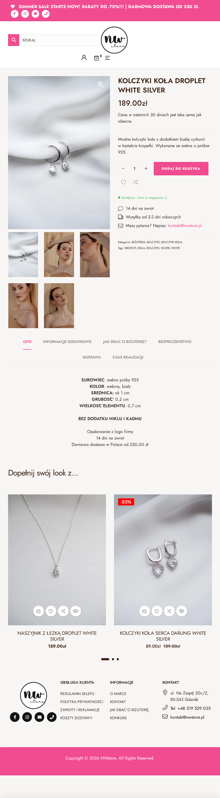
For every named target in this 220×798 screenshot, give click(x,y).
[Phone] (46, 14)
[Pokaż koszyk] (96, 57)
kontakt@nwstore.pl (185, 225)
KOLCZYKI (153, 242)
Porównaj (135, 182)
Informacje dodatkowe (67, 341)
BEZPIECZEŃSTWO (174, 341)
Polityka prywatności (81, 701)
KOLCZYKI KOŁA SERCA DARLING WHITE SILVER (163, 636)
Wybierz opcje (38, 611)
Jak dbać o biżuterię (129, 709)
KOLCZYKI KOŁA (171, 242)
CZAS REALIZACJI (128, 357)
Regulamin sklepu (77, 693)
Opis (27, 341)
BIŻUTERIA (138, 242)
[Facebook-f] (15, 14)
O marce (118, 693)
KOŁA (141, 248)
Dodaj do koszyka (181, 168)
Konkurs (118, 718)
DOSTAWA (92, 357)
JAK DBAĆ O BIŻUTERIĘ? (124, 341)
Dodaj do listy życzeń (123, 182)
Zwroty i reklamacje (80, 709)
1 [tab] (105, 659)
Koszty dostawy (76, 718)
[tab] (30, 341)
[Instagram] (25, 14)
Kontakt (118, 701)
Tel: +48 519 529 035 (190, 708)
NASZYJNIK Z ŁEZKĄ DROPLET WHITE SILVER (57, 636)
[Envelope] (35, 14)
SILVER (165, 248)
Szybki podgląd (75, 611)
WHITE (175, 248)
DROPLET (130, 248)
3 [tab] (118, 659)
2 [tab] (113, 659)
